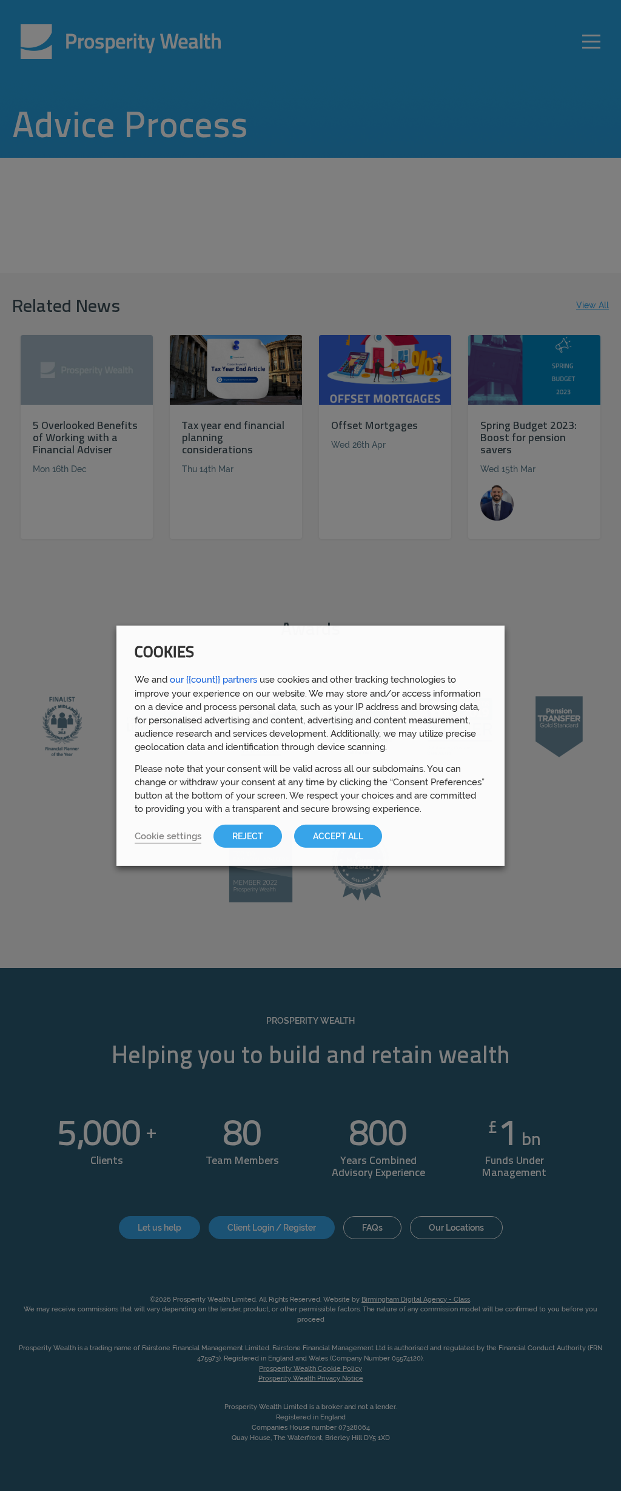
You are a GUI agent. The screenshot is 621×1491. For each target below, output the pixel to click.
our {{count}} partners (213, 679)
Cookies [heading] (164, 652)
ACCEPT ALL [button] (338, 836)
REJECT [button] (247, 836)
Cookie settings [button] (168, 836)
